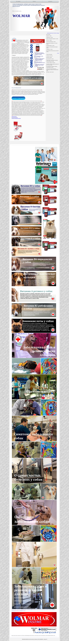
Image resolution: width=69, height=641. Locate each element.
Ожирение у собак (49, 37)
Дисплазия (48, 34)
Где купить (50, 1)
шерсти (47, 609)
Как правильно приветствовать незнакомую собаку (51, 67)
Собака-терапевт (49, 54)
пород (21, 610)
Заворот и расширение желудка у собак (52, 47)
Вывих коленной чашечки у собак (52, 38)
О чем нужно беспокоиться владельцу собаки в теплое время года (52, 70)
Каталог (34, 1)
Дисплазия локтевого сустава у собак (52, 43)
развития (53, 609)
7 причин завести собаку (50, 62)
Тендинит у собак (49, 49)
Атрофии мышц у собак (50, 45)
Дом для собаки (49, 57)
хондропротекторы (23, 609)
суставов (28, 609)
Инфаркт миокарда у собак (51, 41)
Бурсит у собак (49, 40)
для (43, 609)
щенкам (31, 609)
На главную (18, 1)
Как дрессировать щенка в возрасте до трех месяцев (52, 64)
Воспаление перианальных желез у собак (52, 51)
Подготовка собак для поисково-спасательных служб (52, 61)
